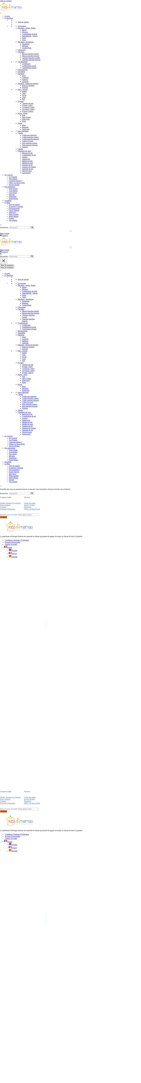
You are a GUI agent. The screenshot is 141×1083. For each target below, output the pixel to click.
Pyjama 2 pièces (27, 111)
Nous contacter (5, 505)
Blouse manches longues (30, 56)
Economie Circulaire (16, 206)
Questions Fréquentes (7, 509)
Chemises (21, 52)
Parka (24, 38)
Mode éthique (13, 216)
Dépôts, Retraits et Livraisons (10, 503)
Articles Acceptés (11, 544)
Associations (13, 191)
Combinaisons (23, 62)
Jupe (23, 115)
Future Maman (14, 210)
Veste (24, 40)
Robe (24, 121)
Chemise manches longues (31, 60)
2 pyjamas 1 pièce (28, 107)
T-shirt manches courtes (30, 137)
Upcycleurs (13, 193)
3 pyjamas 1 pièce (28, 109)
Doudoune (25, 44)
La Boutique (8, 18)
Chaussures (22, 50)
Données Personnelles (12, 542)
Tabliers (20, 149)
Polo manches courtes (29, 143)
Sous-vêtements (23, 131)
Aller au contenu (6, 1)
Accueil (7, 16)
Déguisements (22, 70)
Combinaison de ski (29, 155)
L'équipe (3, 507)
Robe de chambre (28, 86)
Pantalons (21, 74)
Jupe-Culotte (26, 117)
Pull (23, 99)
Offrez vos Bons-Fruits (17, 183)
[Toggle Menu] (1, 270)
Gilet (23, 93)
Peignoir (25, 87)
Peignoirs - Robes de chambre (28, 84)
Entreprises (13, 197)
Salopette (25, 82)
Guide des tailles (29, 503)
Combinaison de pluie (29, 34)
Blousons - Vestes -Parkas (27, 28)
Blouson (25, 32)
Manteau (25, 46)
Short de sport (27, 171)
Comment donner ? (15, 181)
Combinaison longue (29, 68)
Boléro (24, 91)
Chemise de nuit (27, 103)
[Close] (1, 224)
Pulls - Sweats (22, 89)
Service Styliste (14, 185)
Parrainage (27, 507)
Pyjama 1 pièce (27, 105)
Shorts (20, 123)
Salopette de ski (27, 169)
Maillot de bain (27, 161)
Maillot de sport (27, 163)
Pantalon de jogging (29, 167)
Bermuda (25, 127)
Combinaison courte (29, 66)
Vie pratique (13, 220)
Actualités (7, 201)
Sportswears (26, 173)
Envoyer (3, 517)
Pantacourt (25, 129)
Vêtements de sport (24, 151)
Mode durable (14, 214)
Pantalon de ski (27, 165)
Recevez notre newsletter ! (9, 515)
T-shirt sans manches (29, 135)
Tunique (25, 147)
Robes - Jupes (22, 113)
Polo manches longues (30, 145)
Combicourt (26, 64)
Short (24, 125)
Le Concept (8, 175)
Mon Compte (4, 233)
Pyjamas (20, 101)
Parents (11, 218)
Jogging (25, 157)
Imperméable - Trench (30, 36)
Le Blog (7, 203)
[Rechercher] (32, 227)
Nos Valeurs (13, 179)
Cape (24, 97)
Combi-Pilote (27, 48)
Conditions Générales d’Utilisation (17, 540)
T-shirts (20, 133)
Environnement (14, 208)
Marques (12, 195)
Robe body (26, 119)
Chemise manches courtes (31, 58)
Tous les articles (23, 22)
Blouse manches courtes (30, 54)
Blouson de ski (27, 153)
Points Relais (13, 199)
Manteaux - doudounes (26, 42)
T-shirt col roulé (27, 141)
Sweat (24, 95)
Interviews (12, 212)
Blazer (24, 30)
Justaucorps (26, 159)
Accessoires (22, 26)
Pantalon (25, 80)
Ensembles (21, 72)
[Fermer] (3, 261)
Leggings (25, 78)
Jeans (24, 76)
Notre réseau (13, 189)
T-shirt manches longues (30, 139)
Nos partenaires (9, 187)
